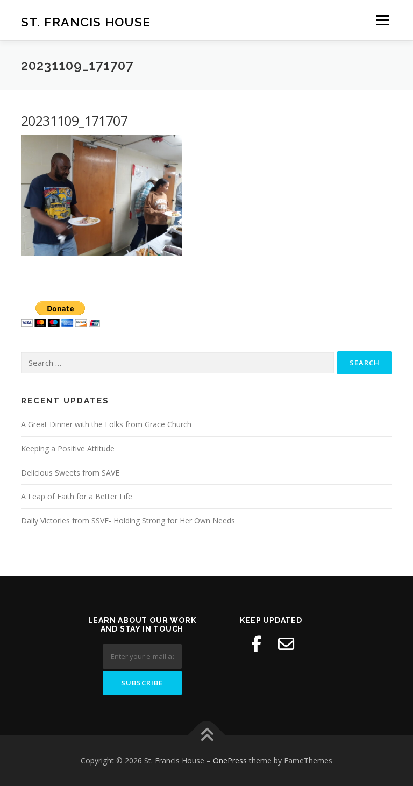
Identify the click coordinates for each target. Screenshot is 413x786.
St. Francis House (86, 21)
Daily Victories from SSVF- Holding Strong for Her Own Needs (128, 520)
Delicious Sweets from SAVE (70, 473)
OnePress (230, 760)
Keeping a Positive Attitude (68, 448)
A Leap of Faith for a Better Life (76, 496)
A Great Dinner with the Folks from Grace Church (106, 424)
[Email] (286, 644)
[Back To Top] (207, 736)
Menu (382, 20)
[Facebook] (256, 644)
